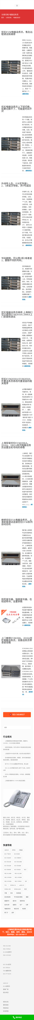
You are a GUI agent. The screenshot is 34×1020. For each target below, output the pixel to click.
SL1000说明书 (7, 952)
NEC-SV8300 (18, 877)
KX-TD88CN (17, 858)
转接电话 (5, 1008)
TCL (5, 885)
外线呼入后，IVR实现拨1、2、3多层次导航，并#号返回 (16, 184)
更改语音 (5, 1005)
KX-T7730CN (7, 974)
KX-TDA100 (7, 861)
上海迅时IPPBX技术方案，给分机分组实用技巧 (17, 753)
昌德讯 (14, 904)
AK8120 (6, 850)
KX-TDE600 (7, 869)
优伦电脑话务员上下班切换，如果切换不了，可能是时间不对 (16, 108)
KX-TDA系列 (7, 964)
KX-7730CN (7, 854)
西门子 (6, 912)
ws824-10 (21, 885)
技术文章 (6, 904)
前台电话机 (7, 897)
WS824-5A (13, 885)
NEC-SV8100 (7, 877)
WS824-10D (7, 889)
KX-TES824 (17, 869)
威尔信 (14, 901)
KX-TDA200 (7, 865)
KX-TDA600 (17, 865)
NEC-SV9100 (7, 881)
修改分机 (5, 1002)
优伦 (11, 893)
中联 (5, 893)
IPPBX (14, 850)
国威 (27, 897)
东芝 (25, 889)
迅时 (13, 912)
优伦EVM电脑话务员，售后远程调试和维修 (17, 33)
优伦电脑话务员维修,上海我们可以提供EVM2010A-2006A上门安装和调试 (17, 314)
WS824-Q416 (17, 889)
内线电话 (18, 893)
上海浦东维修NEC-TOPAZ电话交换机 (15, 780)
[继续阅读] (25, 94)
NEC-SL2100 (18, 873)
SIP (26, 881)
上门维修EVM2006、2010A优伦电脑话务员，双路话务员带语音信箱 (16, 640)
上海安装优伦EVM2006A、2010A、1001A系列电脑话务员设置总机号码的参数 (16, 445)
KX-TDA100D (18, 861)
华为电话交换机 (18, 897)
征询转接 (5, 1011)
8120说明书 (6, 986)
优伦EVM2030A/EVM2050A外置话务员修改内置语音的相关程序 (16, 381)
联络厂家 (5, 989)
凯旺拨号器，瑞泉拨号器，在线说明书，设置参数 (16, 600)
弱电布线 (22, 901)
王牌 (27, 904)
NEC (25, 869)
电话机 (24, 908)
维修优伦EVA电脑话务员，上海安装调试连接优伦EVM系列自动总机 (17, 522)
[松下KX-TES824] (17, 798)
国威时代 (6, 901)
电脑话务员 (7, 908)
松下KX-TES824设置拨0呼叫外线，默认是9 (16, 764)
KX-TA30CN (7, 858)
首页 (2, 17)
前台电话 (5, 992)
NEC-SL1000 (7, 873)
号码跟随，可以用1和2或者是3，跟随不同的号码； (16, 259)
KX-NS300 (17, 854)
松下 (21, 904)
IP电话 (20, 850)
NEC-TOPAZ (18, 881)
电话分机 (16, 908)
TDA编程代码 (7, 970)
